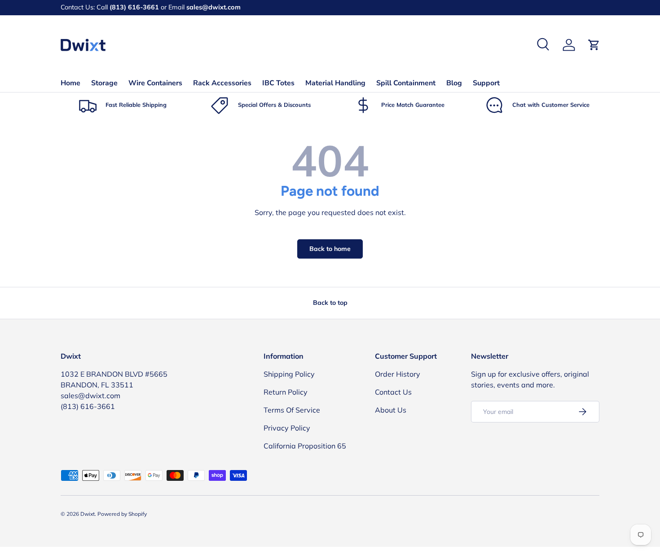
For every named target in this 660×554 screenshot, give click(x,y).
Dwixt (87, 513)
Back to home (330, 249)
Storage (104, 83)
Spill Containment (406, 83)
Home (70, 83)
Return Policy (286, 391)
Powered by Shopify (122, 513)
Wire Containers (155, 83)
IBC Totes (278, 83)
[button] (594, 45)
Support (486, 83)
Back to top (330, 303)
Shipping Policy (289, 373)
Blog (454, 83)
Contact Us (393, 391)
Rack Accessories (222, 83)
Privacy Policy (287, 427)
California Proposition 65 (305, 445)
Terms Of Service (292, 409)
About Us (390, 409)
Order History (397, 373)
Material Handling (335, 83)
